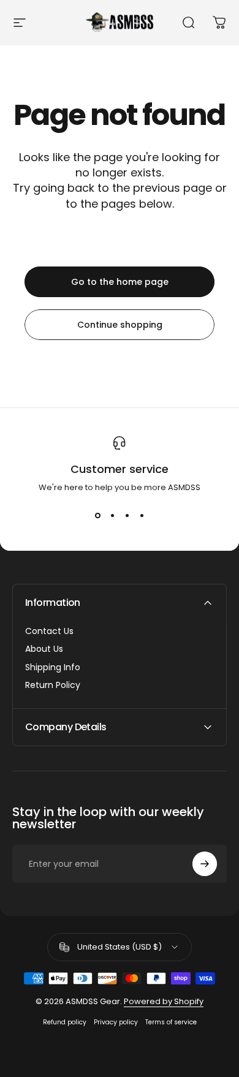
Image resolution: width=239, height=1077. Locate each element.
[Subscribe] (204, 864)
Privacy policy (116, 1022)
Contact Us (49, 631)
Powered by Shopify (163, 1001)
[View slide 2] (112, 515)
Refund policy (64, 1022)
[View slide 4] (141, 515)
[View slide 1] (97, 515)
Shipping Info (52, 667)
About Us (44, 649)
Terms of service (171, 1022)
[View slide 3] (127, 515)
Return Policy (52, 685)
